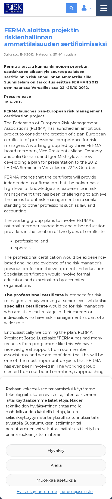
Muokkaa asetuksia (56, 480)
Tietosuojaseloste (76, 491)
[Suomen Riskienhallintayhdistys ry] (13, 7)
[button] (86, 8)
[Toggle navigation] (104, 8)
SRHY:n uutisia (64, 54)
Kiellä (56, 465)
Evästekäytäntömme (37, 491)
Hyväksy (56, 450)
